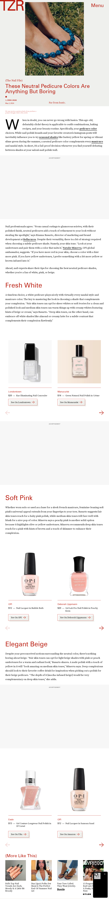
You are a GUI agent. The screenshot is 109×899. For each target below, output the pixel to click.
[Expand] (96, 874)
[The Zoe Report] (12, 5)
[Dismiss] (105, 874)
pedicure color (88, 128)
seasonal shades (48, 137)
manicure (97, 141)
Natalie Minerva (72, 247)
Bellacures (29, 239)
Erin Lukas (12, 100)
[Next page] (101, 413)
